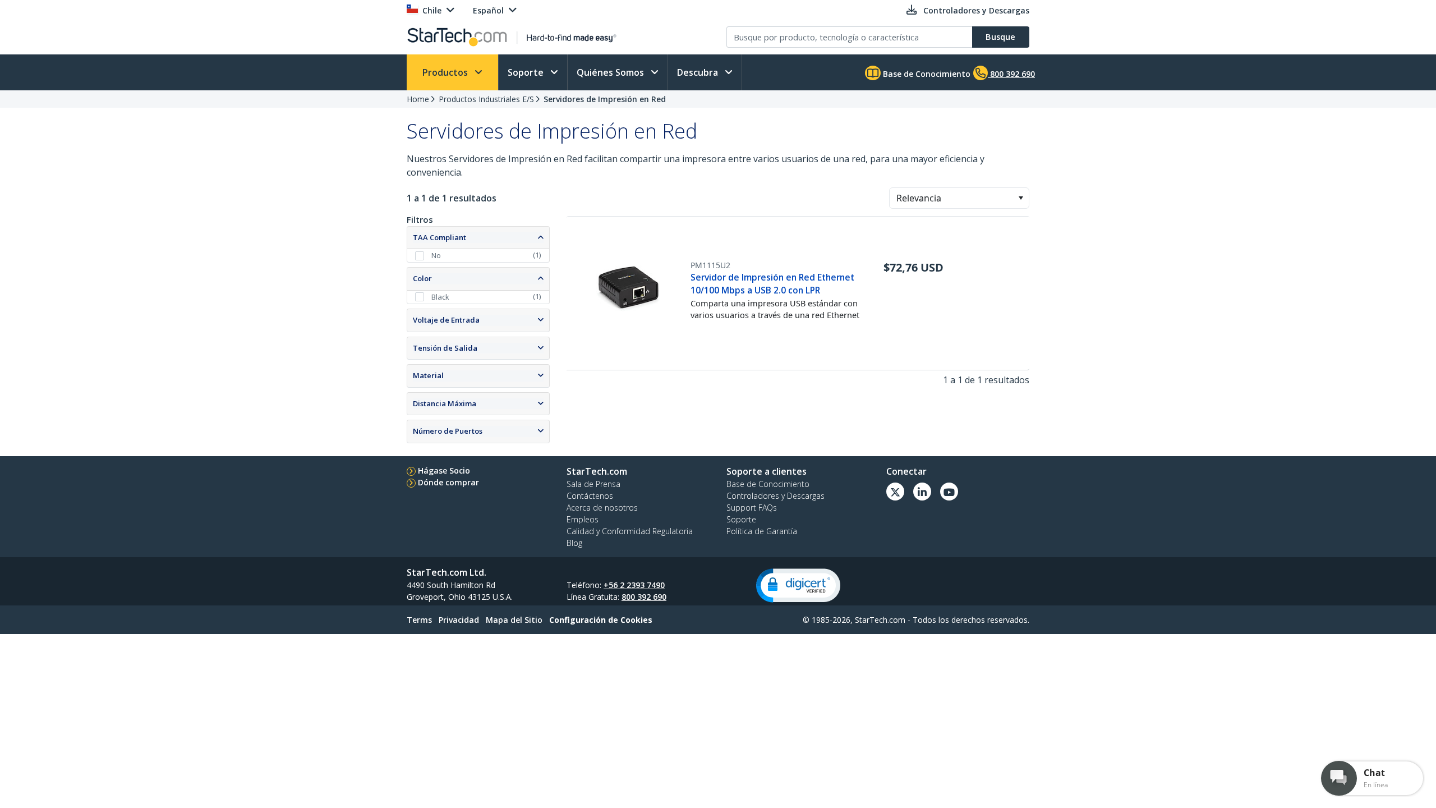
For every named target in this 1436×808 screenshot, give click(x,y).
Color (422, 278)
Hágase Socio (444, 470)
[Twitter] (895, 492)
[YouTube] (949, 492)
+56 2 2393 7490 (634, 585)
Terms (419, 619)
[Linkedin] (922, 492)
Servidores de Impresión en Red (605, 99)
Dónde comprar (448, 482)
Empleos (583, 519)
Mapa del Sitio (514, 619)
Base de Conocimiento (925, 73)
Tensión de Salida (445, 348)
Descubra (698, 72)
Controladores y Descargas (775, 495)
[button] (1020, 198)
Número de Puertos (447, 431)
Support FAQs (751, 507)
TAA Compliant (439, 237)
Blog (574, 543)
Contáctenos (590, 495)
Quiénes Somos (611, 72)
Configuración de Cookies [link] (600, 619)
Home (418, 99)
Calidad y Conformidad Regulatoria (630, 531)
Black (440, 297)
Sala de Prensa (593, 484)
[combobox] (959, 198)
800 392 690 (644, 596)
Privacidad (459, 619)
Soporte (527, 72)
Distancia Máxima (444, 403)
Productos (446, 72)
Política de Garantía (761, 531)
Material (428, 375)
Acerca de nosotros (602, 507)
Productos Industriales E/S (486, 99)
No (436, 255)
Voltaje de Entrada (446, 320)
